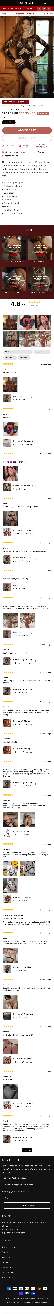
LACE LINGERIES (12, 261)
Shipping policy (27, 1302)
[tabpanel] (27, 752)
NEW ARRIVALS (39, 293)
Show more (27, 1150)
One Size (9, 122)
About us (6, 1257)
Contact (5, 1262)
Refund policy (8, 1267)
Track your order (9, 1247)
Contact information (42, 1302)
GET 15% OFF (27, 1205)
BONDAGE (38, 261)
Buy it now (27, 137)
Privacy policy (8, 1272)
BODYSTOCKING (12, 293)
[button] (3, 3)
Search (5, 1252)
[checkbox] (24, 357)
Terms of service (9, 1277)
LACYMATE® (17, 1298)
